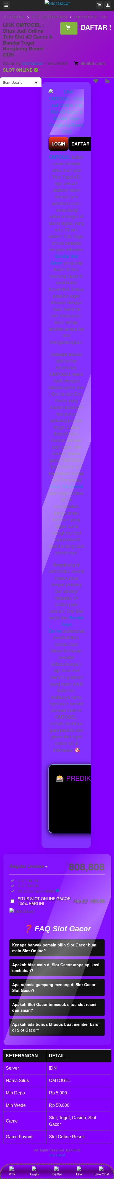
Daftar (57, 1174)
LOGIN (58, 144)
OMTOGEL (60, 157)
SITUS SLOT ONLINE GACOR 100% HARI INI (61, 901)
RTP (12, 1174)
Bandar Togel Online (66, 624)
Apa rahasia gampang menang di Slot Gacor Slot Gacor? (53, 987)
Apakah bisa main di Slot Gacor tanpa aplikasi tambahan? (55, 967)
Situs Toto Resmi (66, 486)
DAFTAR (80, 144)
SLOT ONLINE (14, 16)
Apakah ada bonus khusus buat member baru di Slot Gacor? (55, 1027)
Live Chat (101, 1174)
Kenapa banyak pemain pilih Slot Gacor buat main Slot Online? (54, 947)
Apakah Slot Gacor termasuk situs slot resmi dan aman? (54, 1007)
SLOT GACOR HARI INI (49, 16)
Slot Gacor (32, 63)
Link (79, 1174)
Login (34, 1174)
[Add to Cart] (68, 28)
